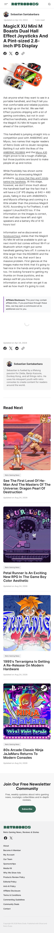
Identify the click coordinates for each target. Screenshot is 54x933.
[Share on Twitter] (11, 53)
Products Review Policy (14, 877)
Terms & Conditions (12, 895)
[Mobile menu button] (6, 4)
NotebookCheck (11, 236)
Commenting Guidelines (14, 899)
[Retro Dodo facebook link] (5, 838)
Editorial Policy (9, 881)
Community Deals (11, 904)
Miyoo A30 (41, 152)
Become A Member (12, 850)
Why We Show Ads (12, 872)
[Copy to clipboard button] (22, 53)
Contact (7, 909)
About (6, 846)
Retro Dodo (7, 926)
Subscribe (27, 809)
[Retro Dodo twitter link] (10, 838)
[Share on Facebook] (5, 53)
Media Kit (7, 868)
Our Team (7, 859)
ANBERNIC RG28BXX (14, 152)
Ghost (41, 923)
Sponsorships (9, 864)
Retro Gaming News (12, 475)
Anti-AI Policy (9, 886)
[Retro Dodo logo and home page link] (25, 4)
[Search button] (49, 4)
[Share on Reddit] (17, 53)
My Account (8, 854)
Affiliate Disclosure (11, 891)
